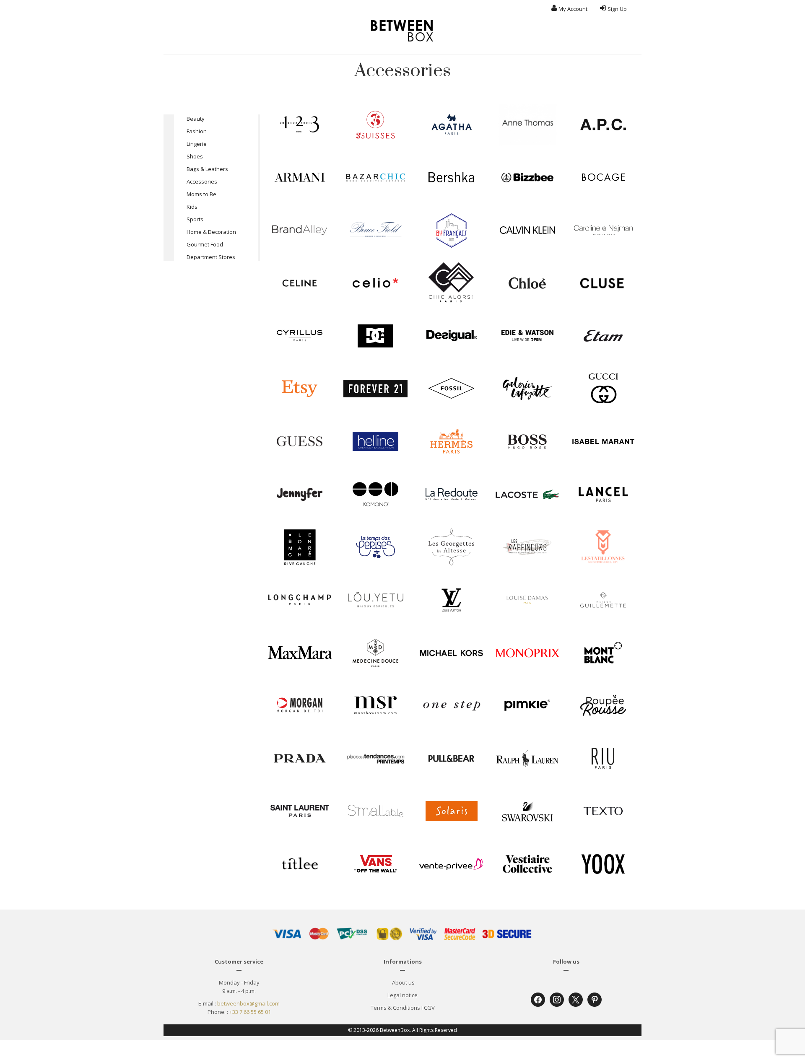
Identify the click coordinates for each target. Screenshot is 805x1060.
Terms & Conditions (395, 1007)
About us (403, 982)
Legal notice (402, 995)
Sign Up (617, 9)
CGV (429, 1007)
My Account (572, 9)
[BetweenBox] (402, 30)
